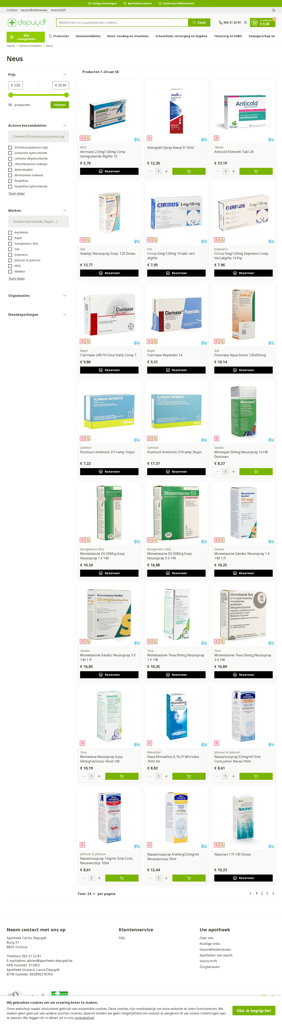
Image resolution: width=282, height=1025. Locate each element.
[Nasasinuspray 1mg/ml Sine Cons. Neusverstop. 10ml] (109, 817)
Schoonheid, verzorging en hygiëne (181, 36)
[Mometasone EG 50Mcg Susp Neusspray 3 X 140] (176, 513)
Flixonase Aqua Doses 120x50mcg (240, 355)
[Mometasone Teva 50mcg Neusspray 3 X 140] (243, 614)
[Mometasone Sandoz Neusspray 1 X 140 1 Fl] (243, 513)
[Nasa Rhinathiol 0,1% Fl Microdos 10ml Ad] (176, 716)
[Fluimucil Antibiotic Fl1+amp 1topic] (109, 411)
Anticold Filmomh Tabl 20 (234, 151)
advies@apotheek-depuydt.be (49, 960)
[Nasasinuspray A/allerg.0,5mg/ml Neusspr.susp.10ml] (176, 817)
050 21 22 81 (31, 956)
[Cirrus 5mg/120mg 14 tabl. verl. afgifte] (176, 212)
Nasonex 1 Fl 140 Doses (232, 854)
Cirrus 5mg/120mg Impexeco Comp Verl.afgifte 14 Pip (241, 255)
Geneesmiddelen (88, 36)
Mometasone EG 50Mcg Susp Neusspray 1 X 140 (102, 555)
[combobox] (122, 22)
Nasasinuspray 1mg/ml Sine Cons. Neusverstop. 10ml (106, 860)
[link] (251, 893)
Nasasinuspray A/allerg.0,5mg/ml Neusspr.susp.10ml (173, 856)
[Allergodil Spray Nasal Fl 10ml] (176, 111)
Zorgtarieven (210, 967)
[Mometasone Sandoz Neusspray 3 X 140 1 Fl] (109, 614)
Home (11, 46)
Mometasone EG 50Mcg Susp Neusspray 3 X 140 (169, 555)
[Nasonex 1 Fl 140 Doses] (243, 817)
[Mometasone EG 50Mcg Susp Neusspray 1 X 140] (109, 513)
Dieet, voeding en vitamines (128, 36)
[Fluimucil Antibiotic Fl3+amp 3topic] (176, 411)
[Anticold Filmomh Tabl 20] (243, 111)
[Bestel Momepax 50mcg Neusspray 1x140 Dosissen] (256, 471)
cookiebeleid (84, 1018)
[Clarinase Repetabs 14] (176, 314)
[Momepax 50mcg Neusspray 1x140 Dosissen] (243, 411)
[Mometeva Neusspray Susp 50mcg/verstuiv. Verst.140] (109, 716)
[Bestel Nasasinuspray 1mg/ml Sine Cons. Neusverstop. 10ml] (122, 878)
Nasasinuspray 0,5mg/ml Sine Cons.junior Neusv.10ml (237, 758)
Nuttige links (210, 943)
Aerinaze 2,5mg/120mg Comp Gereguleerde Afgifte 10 (102, 154)
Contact (12, 10)
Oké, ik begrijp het (254, 1010)
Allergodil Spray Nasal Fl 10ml (170, 147)
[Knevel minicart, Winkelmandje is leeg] (254, 22)
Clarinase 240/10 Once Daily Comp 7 (108, 355)
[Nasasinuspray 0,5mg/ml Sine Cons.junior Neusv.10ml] (243, 716)
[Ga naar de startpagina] (27, 22)
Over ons (206, 938)
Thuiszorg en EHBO (228, 36)
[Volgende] (272, 893)
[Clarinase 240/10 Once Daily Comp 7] (109, 314)
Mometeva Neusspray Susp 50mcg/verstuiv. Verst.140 (101, 758)
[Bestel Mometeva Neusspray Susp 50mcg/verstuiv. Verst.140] (122, 776)
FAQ (122, 938)
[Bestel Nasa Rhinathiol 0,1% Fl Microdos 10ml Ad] (189, 776)
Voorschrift (58, 10)
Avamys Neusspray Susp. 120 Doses (107, 253)
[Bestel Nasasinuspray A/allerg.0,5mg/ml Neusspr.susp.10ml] (189, 878)
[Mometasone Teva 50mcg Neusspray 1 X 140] (176, 614)
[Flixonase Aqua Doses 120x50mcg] (243, 314)
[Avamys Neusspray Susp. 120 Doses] (109, 212)
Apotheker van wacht (216, 955)
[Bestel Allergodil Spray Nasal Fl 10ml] (189, 171)
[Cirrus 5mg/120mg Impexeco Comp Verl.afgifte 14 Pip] (243, 212)
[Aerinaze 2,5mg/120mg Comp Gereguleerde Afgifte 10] (109, 111)
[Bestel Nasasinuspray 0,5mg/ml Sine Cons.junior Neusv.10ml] (256, 776)
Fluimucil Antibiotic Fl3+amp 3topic (174, 452)
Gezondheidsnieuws (34, 10)
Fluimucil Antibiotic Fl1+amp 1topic (107, 452)
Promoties (61, 36)
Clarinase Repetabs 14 (164, 355)
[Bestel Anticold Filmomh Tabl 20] (256, 171)
